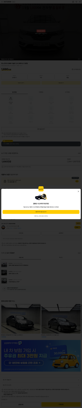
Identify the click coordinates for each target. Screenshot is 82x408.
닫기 (78, 191)
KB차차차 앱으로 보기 (41, 212)
